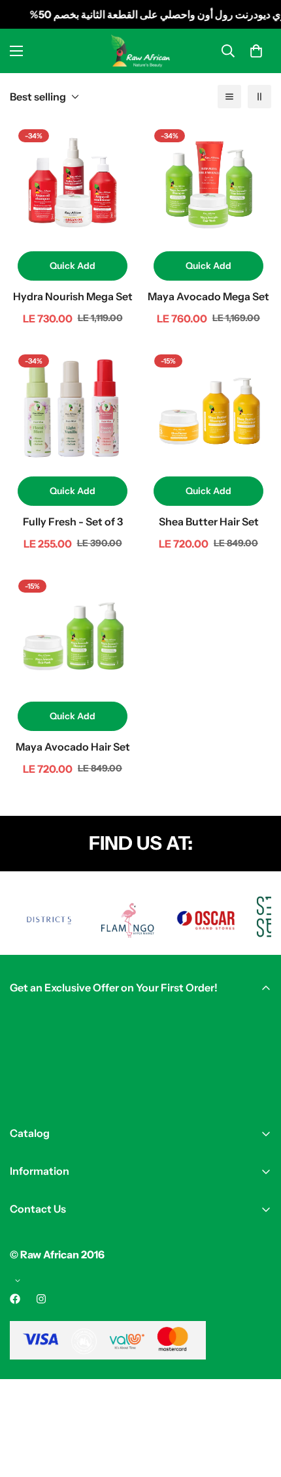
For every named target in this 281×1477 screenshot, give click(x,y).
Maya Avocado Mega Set (208, 296)
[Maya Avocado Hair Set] (72, 633)
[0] (256, 51)
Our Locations (44, 1234)
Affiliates (31, 1307)
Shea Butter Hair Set (209, 521)
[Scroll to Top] (257, 1408)
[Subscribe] (256, 1095)
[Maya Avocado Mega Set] (208, 183)
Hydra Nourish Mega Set (73, 296)
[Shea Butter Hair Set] (208, 408)
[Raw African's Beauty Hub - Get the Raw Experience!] (140, 50)
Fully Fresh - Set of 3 (73, 521)
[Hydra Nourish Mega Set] (72, 183)
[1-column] (229, 96)
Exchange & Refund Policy (75, 1285)
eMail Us (30, 1256)
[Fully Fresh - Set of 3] (72, 408)
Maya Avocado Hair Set (73, 746)
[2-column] (259, 96)
